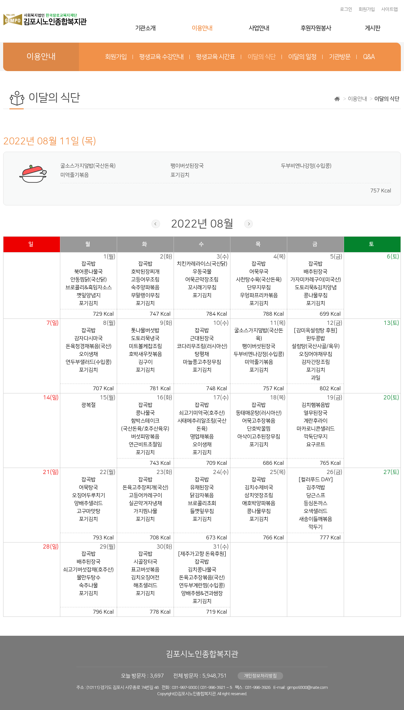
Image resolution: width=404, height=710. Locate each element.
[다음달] (248, 224)
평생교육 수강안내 (161, 56)
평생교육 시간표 (215, 56)
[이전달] (156, 224)
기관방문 (339, 56)
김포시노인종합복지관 (202, 654)
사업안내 (259, 28)
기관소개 (145, 28)
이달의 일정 (302, 56)
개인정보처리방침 (260, 675)
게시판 (372, 28)
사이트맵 (389, 9)
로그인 (346, 9)
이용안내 (202, 28)
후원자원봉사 (315, 28)
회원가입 (367, 9)
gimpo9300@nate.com (307, 687)
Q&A (369, 56)
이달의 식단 (261, 56)
